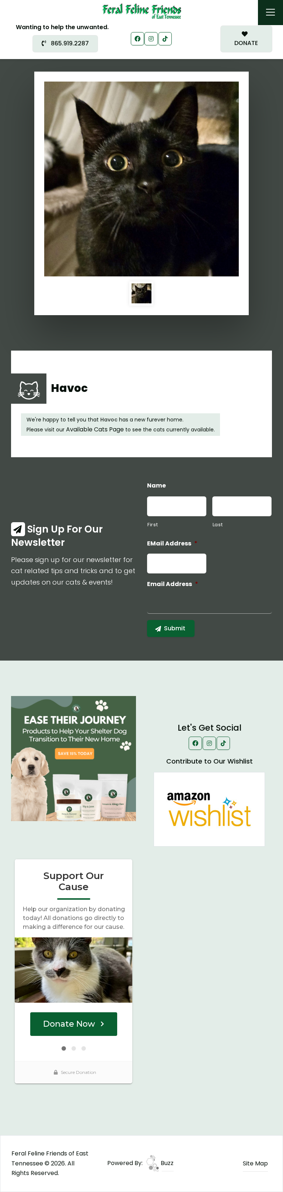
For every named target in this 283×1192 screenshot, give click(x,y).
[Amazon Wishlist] (209, 809)
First (152, 524)
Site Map (255, 1163)
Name (156, 486)
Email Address (172, 584)
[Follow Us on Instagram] (151, 38)
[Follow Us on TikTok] (165, 38)
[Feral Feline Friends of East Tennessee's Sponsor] (73, 758)
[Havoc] (141, 179)
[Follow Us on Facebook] (137, 38)
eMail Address (172, 544)
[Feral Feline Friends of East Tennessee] (141, 11)
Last (218, 524)
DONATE (246, 43)
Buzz (166, 1163)
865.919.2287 (69, 43)
